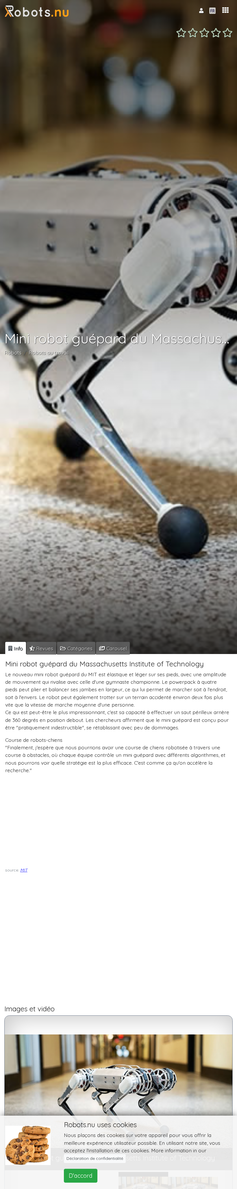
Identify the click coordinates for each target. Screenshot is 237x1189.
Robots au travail (48, 352)
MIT (23, 870)
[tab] (15, 648)
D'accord (80, 1175)
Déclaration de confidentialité (94, 1158)
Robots (12, 352)
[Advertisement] (117, 819)
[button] (225, 10)
